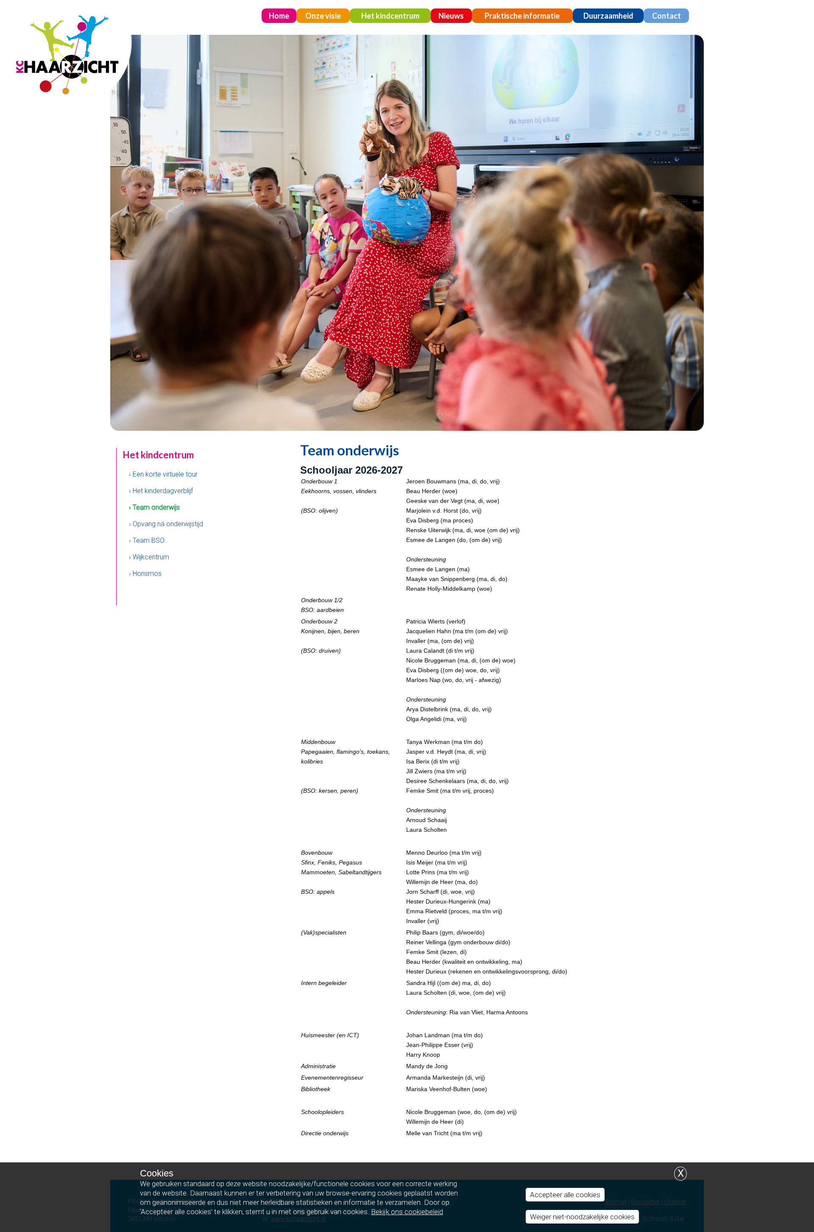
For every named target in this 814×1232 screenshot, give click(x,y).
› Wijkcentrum (149, 557)
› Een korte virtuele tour (163, 474)
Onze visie (323, 15)
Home (279, 15)
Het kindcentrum (390, 15)
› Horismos (145, 574)
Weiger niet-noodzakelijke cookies (582, 1216)
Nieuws (451, 15)
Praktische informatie (522, 15)
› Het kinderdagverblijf (161, 491)
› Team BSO (146, 540)
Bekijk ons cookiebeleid (407, 1211)
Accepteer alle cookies (565, 1194)
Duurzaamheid (608, 15)
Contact (666, 15)
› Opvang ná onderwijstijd (166, 524)
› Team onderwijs (154, 507)
